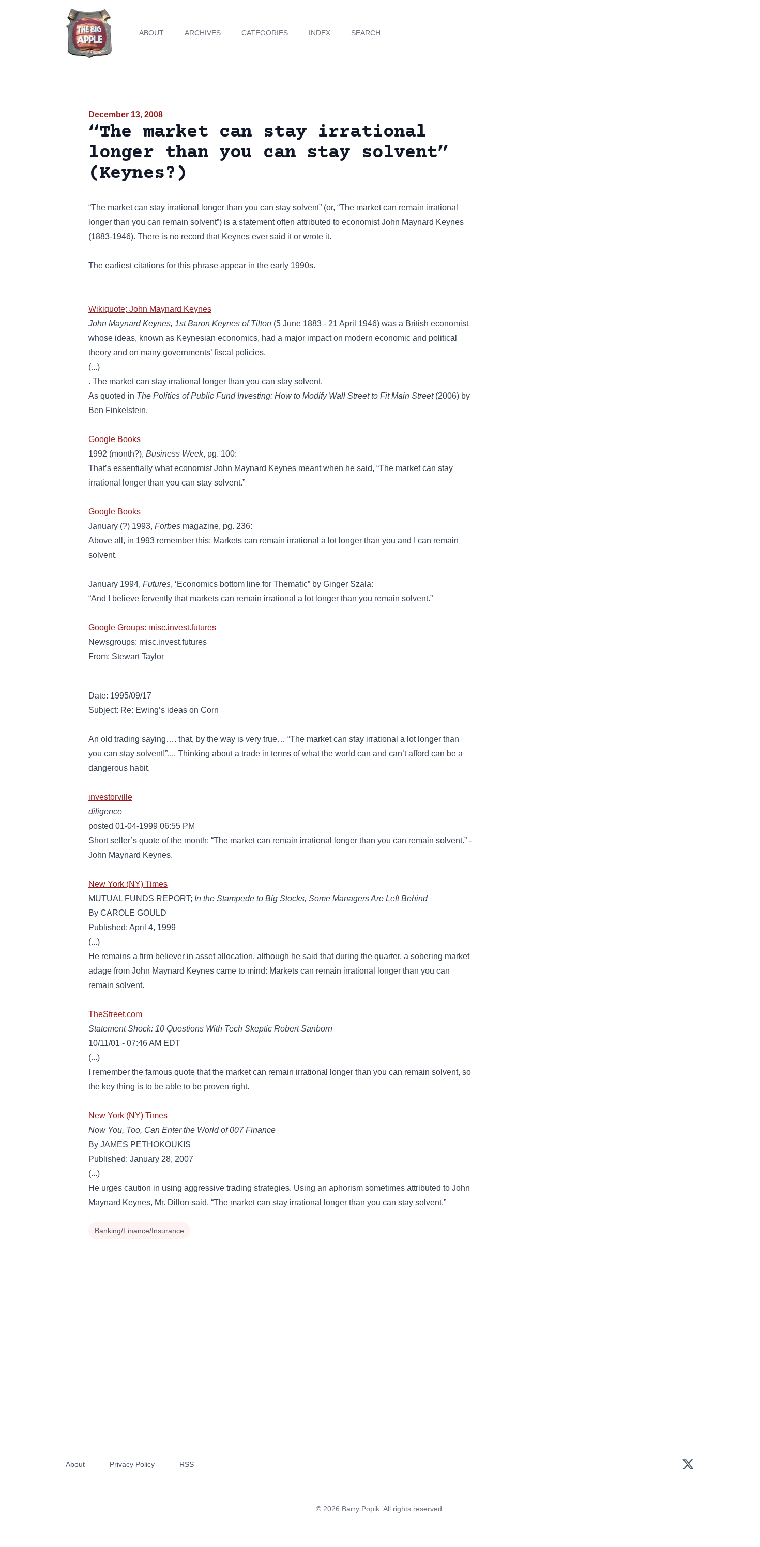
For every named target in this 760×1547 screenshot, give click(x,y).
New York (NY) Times (128, 883)
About (151, 32)
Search (366, 32)
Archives (203, 32)
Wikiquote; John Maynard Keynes (149, 309)
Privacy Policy (132, 1464)
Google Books (114, 439)
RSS (186, 1464)
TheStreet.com (115, 1014)
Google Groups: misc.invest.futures (152, 627)
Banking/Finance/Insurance (139, 1230)
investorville (110, 797)
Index (319, 32)
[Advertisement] (578, 188)
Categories (264, 32)
